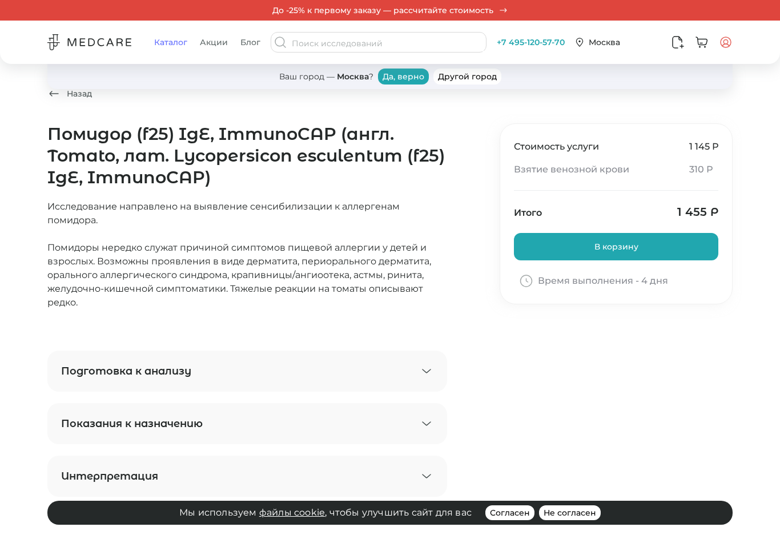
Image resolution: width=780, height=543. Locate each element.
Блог (250, 42)
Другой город (467, 76)
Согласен (510, 513)
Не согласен (570, 513)
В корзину (616, 247)
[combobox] (388, 43)
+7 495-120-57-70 (531, 42)
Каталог (170, 42)
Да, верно (403, 76)
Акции (214, 42)
